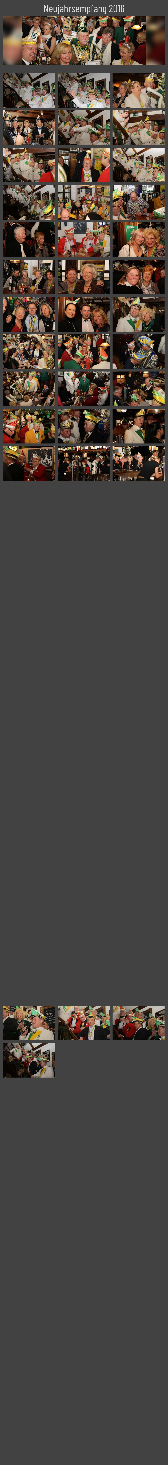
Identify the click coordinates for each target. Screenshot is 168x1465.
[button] (5, 1460)
